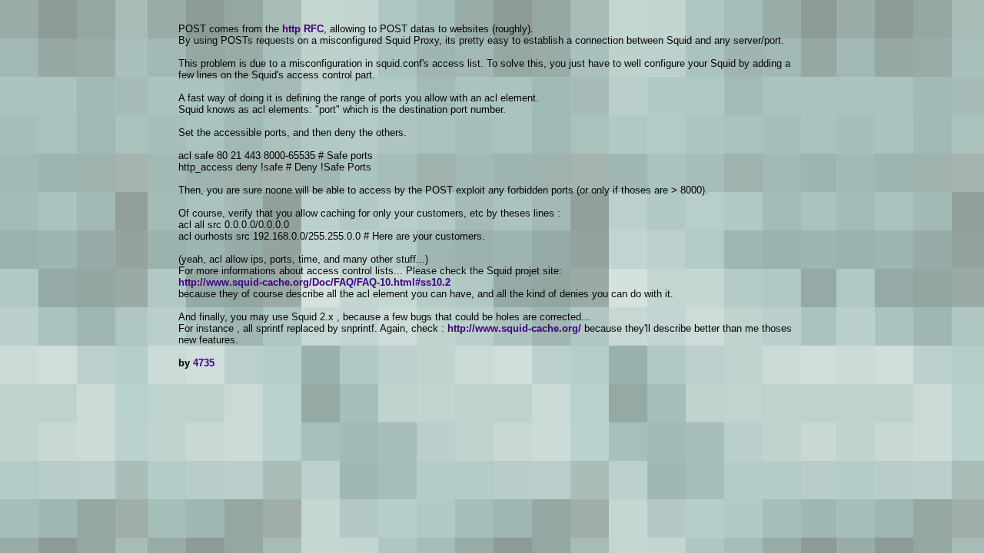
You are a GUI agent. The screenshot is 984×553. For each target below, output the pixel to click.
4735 (203, 363)
